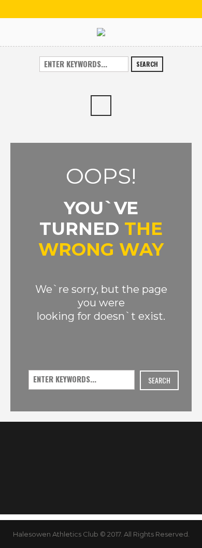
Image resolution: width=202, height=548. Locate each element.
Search (147, 64)
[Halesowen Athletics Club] (101, 31)
